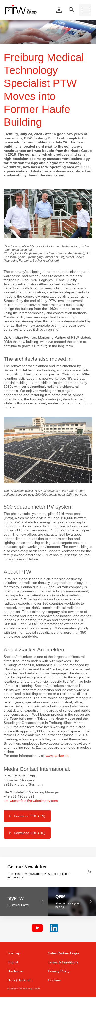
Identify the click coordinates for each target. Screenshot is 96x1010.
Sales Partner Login (63, 953)
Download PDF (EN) (29, 816)
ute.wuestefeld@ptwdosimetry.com (31, 800)
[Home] (21, 9)
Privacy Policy (58, 971)
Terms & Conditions (63, 962)
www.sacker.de (57, 756)
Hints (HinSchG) (19, 980)
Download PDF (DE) (29, 833)
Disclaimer (15, 971)
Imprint (12, 962)
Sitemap (13, 953)
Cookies (54, 980)
